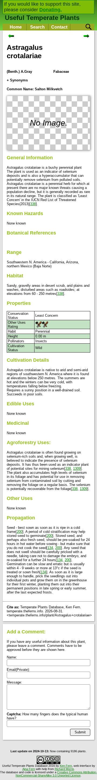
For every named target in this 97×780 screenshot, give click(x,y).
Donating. (50, 9)
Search (37, 27)
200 (19, 532)
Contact (59, 27)
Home (16, 27)
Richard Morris (64, 769)
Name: (12, 657)
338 (33, 204)
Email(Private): (18, 670)
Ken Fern (66, 765)
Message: (14, 682)
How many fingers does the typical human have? (47, 716)
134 (50, 548)
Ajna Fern (28, 769)
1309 (77, 469)
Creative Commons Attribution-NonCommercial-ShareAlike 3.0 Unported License (56, 774)
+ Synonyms (17, 80)
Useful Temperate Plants (42, 17)
